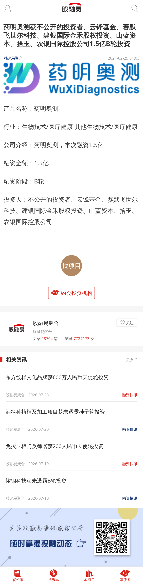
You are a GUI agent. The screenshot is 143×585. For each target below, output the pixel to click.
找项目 (71, 265)
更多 (131, 359)
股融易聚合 (46, 323)
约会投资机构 (76, 292)
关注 (130, 322)
